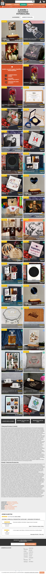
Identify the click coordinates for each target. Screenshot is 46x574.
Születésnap (31, 548)
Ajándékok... (9, 4)
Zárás (44, 7)
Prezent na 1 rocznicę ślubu (12, 502)
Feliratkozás (30, 544)
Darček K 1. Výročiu (8, 505)
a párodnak (26, 549)
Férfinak (26, 561)
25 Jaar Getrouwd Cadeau (9, 507)
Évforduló (31, 561)
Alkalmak (16, 4)
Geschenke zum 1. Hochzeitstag (12, 503)
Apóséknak (26, 556)
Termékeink (30, 4)
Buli (30, 559)
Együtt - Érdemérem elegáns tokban (36, 526)
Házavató (31, 557)
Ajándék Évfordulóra (27, 17)
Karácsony (31, 552)
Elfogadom (42, 572)
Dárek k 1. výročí (11, 504)
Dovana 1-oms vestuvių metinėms (10, 506)
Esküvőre (23, 4)
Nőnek (25, 551)
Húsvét (30, 555)
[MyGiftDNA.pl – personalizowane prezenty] (2, 3)
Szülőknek (26, 553)
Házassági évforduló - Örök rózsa (37, 534)
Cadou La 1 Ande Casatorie (10, 509)
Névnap (30, 550)
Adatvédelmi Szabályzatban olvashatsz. (32, 572)
